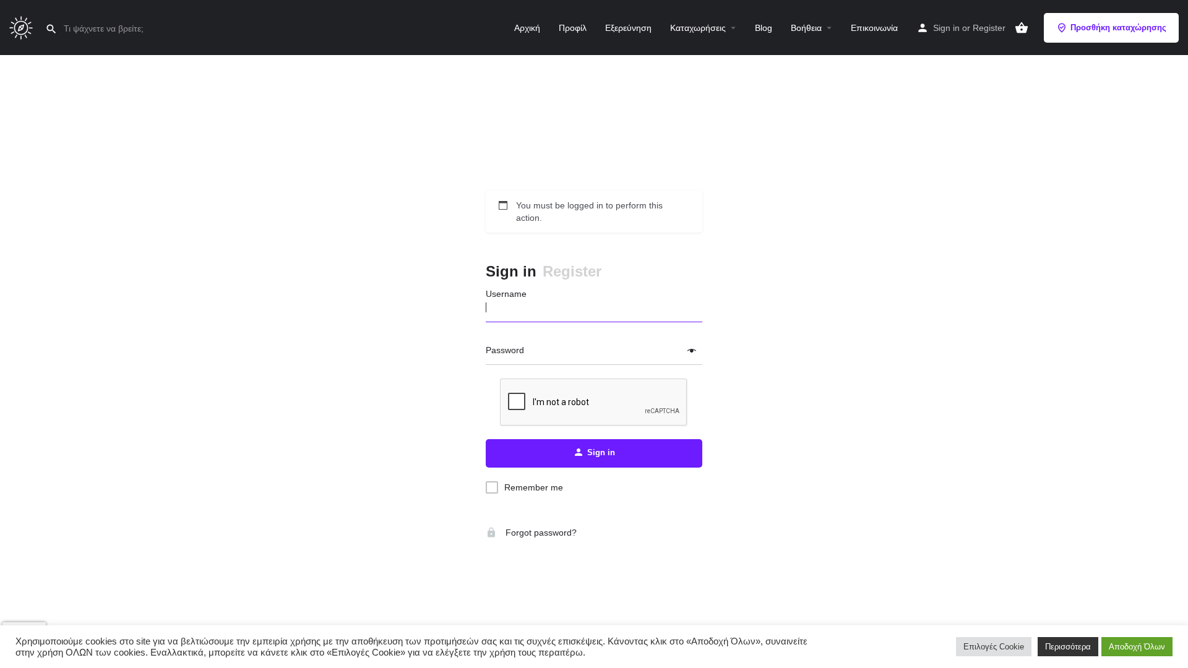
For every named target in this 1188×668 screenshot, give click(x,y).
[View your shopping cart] (1021, 28)
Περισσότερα (1068, 646)
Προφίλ (573, 28)
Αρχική (527, 28)
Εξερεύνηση (628, 28)
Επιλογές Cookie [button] (993, 646)
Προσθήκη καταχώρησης (1118, 27)
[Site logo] (22, 27)
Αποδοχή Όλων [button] (1137, 646)
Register (989, 28)
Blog (763, 28)
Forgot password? (540, 532)
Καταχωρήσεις (698, 28)
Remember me (533, 487)
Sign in (946, 28)
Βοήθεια (806, 28)
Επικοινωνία (874, 28)
